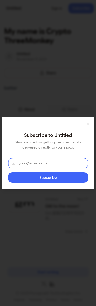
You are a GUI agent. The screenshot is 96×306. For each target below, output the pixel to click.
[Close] (88, 124)
